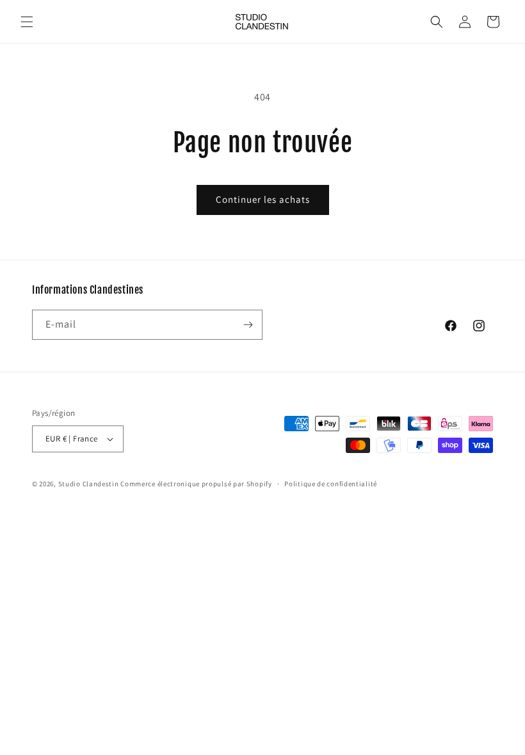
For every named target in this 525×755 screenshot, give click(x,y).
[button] (27, 22)
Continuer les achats (263, 199)
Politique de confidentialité (330, 483)
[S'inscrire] (248, 325)
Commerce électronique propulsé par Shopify (195, 483)
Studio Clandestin (88, 483)
